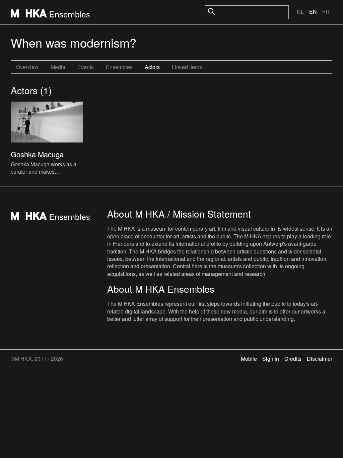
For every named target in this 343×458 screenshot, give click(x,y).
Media (58, 67)
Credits (292, 358)
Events (85, 67)
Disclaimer (319, 358)
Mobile (249, 358)
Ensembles (119, 67)
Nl (300, 11)
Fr (326, 11)
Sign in (270, 358)
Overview (27, 67)
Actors (152, 67)
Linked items (187, 67)
